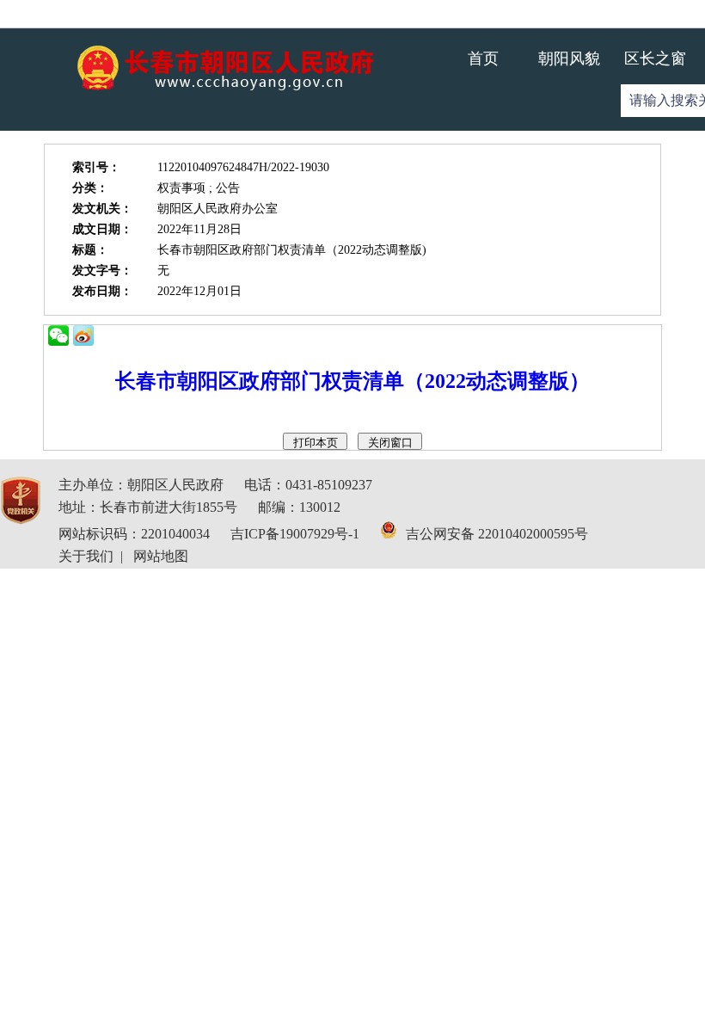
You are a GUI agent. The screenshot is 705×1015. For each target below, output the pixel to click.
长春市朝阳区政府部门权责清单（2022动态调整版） (352, 381)
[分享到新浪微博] (83, 335)
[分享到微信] (58, 335)
